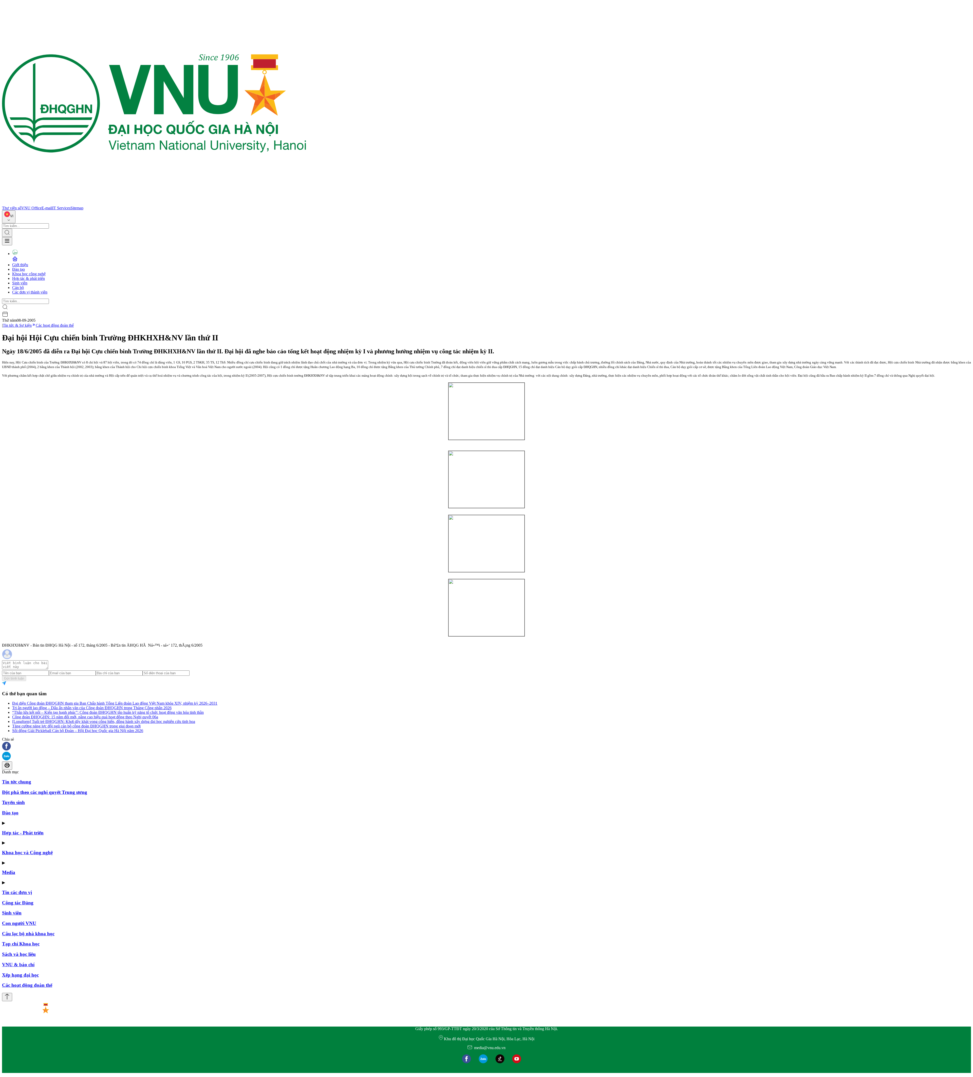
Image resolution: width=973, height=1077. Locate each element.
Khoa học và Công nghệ (27, 852)
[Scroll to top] (7, 997)
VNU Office (31, 208)
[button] (486, 747)
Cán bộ (18, 287)
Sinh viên (19, 283)
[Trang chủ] (154, 203)
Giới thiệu (20, 265)
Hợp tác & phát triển (28, 278)
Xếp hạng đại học (20, 975)
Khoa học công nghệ (29, 274)
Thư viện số (11, 208)
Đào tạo (18, 269)
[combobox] (8, 216)
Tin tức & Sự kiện (17, 325)
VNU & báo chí (18, 964)
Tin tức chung (16, 781)
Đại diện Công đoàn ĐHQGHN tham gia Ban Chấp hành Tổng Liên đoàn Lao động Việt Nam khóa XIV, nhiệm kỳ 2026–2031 (114, 703)
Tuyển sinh (13, 802)
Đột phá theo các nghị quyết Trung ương (44, 792)
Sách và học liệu (19, 954)
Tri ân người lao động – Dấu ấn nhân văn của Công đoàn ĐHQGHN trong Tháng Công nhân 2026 (92, 708)
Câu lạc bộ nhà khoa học (28, 933)
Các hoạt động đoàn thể (55, 325)
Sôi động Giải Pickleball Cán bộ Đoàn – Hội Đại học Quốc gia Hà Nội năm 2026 (77, 730)
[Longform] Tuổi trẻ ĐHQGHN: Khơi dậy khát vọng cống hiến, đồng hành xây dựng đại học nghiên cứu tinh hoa (103, 721)
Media (8, 872)
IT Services (61, 208)
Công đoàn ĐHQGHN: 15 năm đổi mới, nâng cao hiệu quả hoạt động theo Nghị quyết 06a (85, 717)
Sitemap (76, 208)
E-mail (47, 208)
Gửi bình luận (14, 678)
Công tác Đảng (17, 902)
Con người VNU (19, 923)
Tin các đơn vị (17, 892)
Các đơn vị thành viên (29, 292)
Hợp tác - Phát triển (23, 832)
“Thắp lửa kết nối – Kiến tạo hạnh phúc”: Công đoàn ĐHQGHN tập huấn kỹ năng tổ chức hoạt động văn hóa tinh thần (108, 712)
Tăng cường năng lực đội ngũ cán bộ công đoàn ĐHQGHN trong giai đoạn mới (76, 726)
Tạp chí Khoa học (21, 943)
